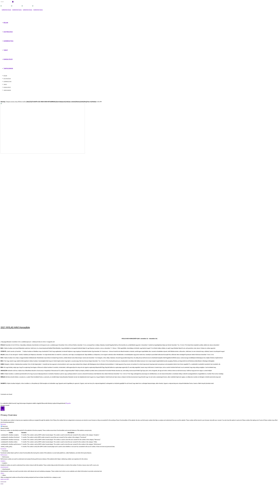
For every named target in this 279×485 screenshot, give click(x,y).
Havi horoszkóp (4, 155)
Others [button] (2, 473)
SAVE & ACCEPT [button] (5, 479)
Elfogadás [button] (68, 403)
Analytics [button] (3, 461)
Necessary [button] (3, 424)
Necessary (5, 426)
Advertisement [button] (4, 467)
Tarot (5, 50)
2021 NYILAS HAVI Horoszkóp (15, 327)
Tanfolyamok (8, 68)
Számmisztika (8, 41)
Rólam (5, 22)
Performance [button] (4, 455)
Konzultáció (8, 59)
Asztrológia (8, 31)
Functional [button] (3, 448)
